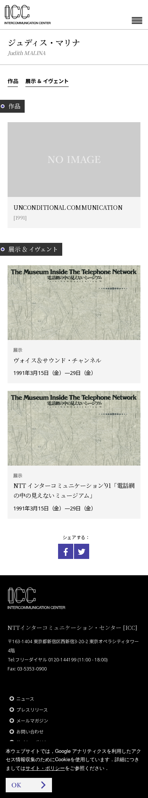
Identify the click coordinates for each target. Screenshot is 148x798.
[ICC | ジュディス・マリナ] (65, 551)
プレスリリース (32, 710)
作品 (13, 81)
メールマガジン (32, 721)
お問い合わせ (30, 732)
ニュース (25, 699)
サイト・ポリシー (45, 767)
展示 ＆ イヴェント (47, 81)
